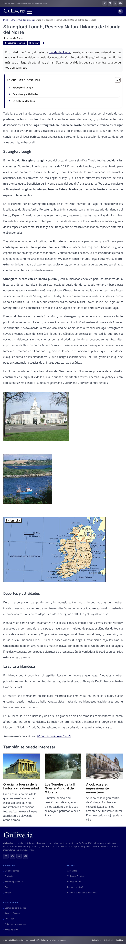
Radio (7, 887)
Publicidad (9, 918)
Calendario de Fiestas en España (82, 892)
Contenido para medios (15, 907)
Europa (30, 19)
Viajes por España (75, 876)
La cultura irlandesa (23, 101)
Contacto (9, 876)
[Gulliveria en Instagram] (115, 3)
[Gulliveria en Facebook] (110, 3)
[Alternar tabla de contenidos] (116, 80)
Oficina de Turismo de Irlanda (54, 736)
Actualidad (72, 870)
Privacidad (108, 940)
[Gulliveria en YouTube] (120, 3)
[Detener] (43, 43)
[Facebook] (12, 856)
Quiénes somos (12, 870)
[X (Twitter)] (6, 856)
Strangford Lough (22, 87)
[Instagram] (19, 856)
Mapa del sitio (11, 929)
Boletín (8, 892)
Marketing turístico (14, 881)
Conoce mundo (17, 19)
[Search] (120, 11)
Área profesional (12, 913)
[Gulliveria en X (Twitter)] (104, 3)
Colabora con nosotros (15, 924)
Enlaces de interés (75, 887)
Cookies (119, 940)
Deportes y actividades (25, 94)
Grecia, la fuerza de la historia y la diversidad (21, 786)
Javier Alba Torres (15, 38)
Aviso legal (96, 940)
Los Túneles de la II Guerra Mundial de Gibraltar (60, 788)
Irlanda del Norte (59, 52)
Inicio (5, 19)
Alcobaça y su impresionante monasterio (97, 788)
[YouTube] (25, 856)
